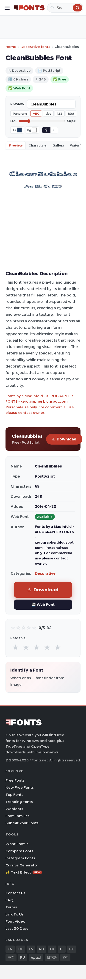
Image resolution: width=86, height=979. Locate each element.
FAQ (9, 900)
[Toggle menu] (7, 7)
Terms (11, 907)
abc (48, 113)
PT (71, 949)
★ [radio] (15, 648)
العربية (36, 957)
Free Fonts (15, 780)
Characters (38, 145)
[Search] (77, 7)
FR (52, 949)
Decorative (45, 573)
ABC (36, 113)
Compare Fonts (19, 851)
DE (20, 949)
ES (31, 949)
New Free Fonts (20, 787)
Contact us (15, 893)
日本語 (52, 957)
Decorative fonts (35, 46)
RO (41, 949)
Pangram (20, 113)
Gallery (58, 145)
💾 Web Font (43, 604)
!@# (71, 113)
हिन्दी (65, 957)
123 (59, 113)
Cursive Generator (22, 865)
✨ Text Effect (23, 872)
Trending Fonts (19, 801)
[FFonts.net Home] (29, 8)
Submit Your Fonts (22, 823)
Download (66, 439)
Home (11, 46)
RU (22, 957)
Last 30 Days (17, 928)
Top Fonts (14, 794)
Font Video (15, 921)
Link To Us (15, 914)
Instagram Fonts (20, 858)
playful (48, 282)
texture (46, 314)
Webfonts (14, 809)
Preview (15, 145)
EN (10, 949)
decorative (16, 366)
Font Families (18, 816)
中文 (11, 957)
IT (61, 949)
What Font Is (17, 844)
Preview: (17, 104)
